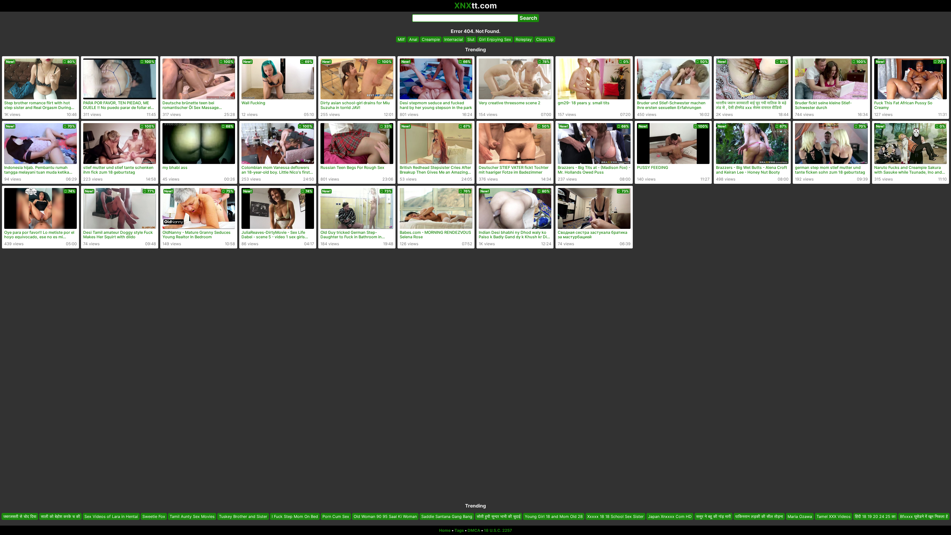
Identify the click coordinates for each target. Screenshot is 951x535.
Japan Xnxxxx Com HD (670, 516)
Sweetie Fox (153, 516)
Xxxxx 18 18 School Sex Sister (615, 516)
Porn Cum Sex (335, 516)
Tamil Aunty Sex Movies (192, 516)
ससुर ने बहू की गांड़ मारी (713, 516)
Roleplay (524, 39)
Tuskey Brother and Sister (243, 516)
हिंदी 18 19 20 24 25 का (875, 516)
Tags (459, 530)
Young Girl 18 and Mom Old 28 (554, 516)
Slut (471, 39)
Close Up (545, 39)
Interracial (453, 39)
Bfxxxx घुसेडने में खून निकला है (924, 516)
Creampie (431, 39)
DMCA (474, 530)
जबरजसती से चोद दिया (19, 516)
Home (445, 530)
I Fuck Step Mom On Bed (295, 516)
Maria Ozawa (800, 516)
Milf (401, 39)
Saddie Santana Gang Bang (446, 516)
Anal (413, 39)
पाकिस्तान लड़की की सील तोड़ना (759, 516)
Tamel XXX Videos (833, 516)
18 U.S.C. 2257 (498, 530)
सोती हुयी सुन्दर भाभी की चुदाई (498, 516)
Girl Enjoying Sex (495, 39)
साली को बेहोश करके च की (60, 516)
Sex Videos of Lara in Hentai (111, 516)
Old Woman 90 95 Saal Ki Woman (385, 516)
